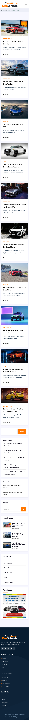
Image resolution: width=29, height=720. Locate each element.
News (6, 577)
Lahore (4, 668)
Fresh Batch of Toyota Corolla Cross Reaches (13, 452)
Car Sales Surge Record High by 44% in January (15, 459)
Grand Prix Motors (8, 485)
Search (22, 431)
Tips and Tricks (8, 582)
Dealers (4, 705)
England (4, 665)
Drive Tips (15, 548)
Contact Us (5, 702)
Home (4, 10)
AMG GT (4, 680)
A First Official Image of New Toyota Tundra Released (12, 466)
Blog (3, 699)
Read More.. (6, 54)
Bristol (4, 658)
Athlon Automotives (8, 492)
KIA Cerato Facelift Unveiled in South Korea (13, 445)
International (15, 528)
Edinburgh (5, 661)
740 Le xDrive (6, 683)
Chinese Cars (8, 563)
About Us (4, 696)
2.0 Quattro (5, 686)
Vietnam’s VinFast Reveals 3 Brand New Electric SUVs (14, 473)
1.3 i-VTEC (5, 677)
